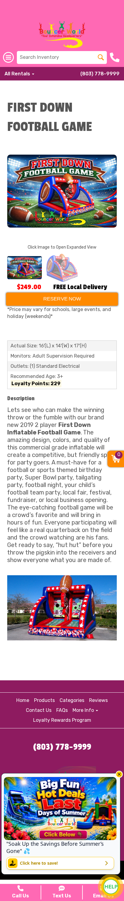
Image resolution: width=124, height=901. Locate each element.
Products (44, 700)
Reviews (98, 700)
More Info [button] (84, 710)
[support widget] (110, 886)
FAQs (62, 710)
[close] (119, 774)
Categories (72, 700)
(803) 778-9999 (99, 74)
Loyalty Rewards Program (62, 720)
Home (22, 700)
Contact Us (38, 710)
